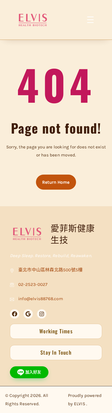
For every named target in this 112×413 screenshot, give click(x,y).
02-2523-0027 (32, 284)
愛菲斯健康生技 (73, 233)
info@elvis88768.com (40, 298)
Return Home (56, 182)
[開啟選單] (90, 19)
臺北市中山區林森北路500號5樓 (50, 269)
